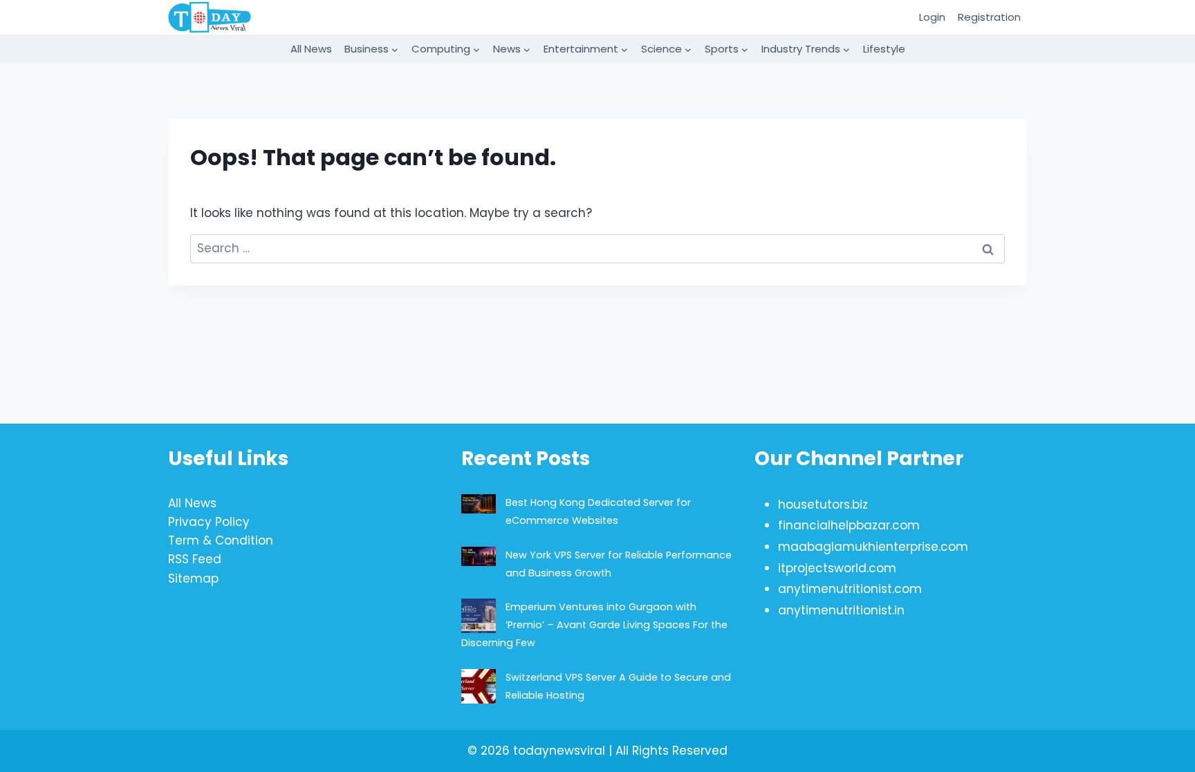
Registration (989, 17)
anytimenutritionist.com (850, 589)
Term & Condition (220, 540)
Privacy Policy (209, 522)
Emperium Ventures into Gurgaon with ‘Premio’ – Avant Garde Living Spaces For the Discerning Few (594, 625)
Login (932, 17)
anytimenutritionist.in (841, 610)
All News (311, 48)
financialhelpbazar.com (849, 525)
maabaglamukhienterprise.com (873, 546)
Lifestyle (884, 48)
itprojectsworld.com (837, 568)
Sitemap (193, 578)
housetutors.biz (823, 504)
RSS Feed (194, 559)
